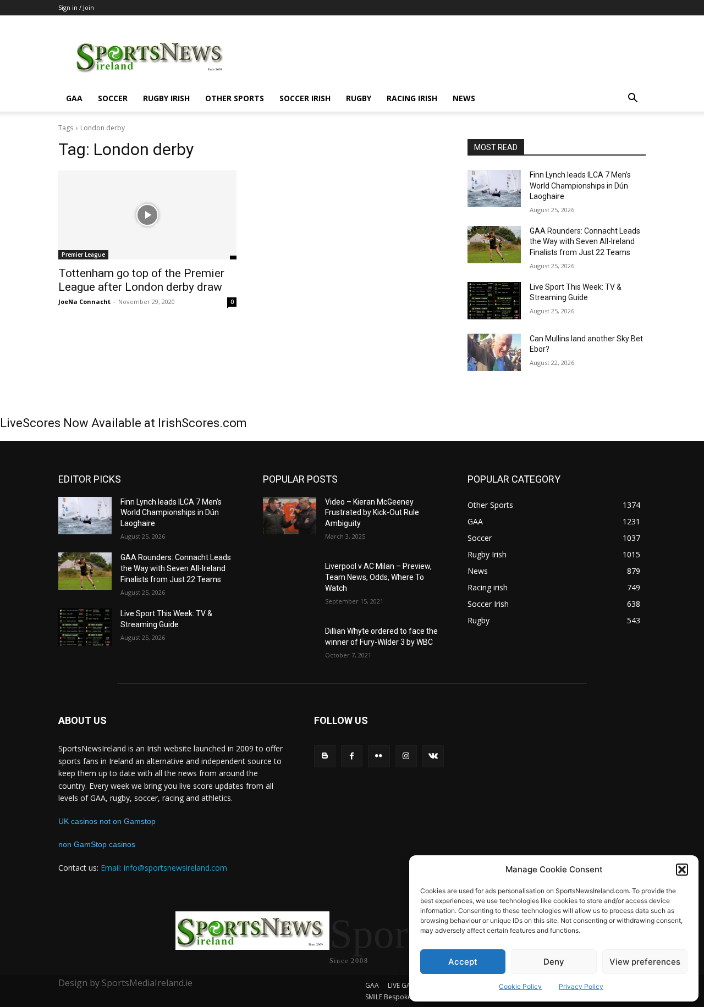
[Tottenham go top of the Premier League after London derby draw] (147, 214)
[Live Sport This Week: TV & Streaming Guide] (494, 300)
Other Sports (234, 98)
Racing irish (412, 98)
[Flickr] (378, 756)
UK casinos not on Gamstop (107, 821)
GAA (74, 98)
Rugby (358, 98)
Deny (553, 961)
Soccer (113, 98)
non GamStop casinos (96, 844)
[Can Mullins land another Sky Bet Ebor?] (494, 352)
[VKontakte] (433, 756)
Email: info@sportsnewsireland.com (164, 867)
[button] (682, 869)
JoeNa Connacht (84, 301)
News (464, 98)
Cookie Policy (520, 986)
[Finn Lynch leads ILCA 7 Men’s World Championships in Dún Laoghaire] (494, 188)
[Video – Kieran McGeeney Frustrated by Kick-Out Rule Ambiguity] (289, 515)
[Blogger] (325, 756)
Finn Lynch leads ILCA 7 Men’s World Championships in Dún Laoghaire (580, 185)
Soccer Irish (305, 98)
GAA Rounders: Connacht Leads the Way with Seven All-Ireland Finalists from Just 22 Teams (585, 241)
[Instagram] (406, 756)
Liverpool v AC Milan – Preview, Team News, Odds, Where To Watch (378, 577)
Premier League (83, 254)
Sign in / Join (76, 7)
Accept (462, 961)
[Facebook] (351, 756)
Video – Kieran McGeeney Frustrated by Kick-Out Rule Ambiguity (372, 512)
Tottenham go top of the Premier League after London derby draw (141, 280)
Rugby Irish (166, 98)
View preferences (644, 961)
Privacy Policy (581, 986)
